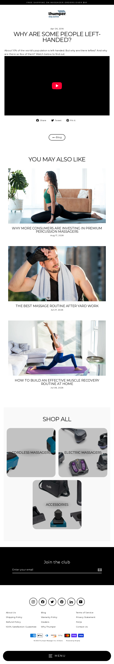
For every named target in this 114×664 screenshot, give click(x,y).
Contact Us (82, 627)
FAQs (79, 622)
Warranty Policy (49, 617)
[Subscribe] (99, 570)
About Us (11, 612)
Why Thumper (48, 627)
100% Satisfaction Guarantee (21, 627)
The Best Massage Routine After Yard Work (57, 306)
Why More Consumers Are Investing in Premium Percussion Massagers (57, 230)
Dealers (45, 622)
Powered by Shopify (73, 640)
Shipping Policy (14, 617)
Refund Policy (13, 622)
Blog (58, 137)
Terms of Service (84, 612)
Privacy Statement (85, 617)
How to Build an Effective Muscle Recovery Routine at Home (57, 382)
